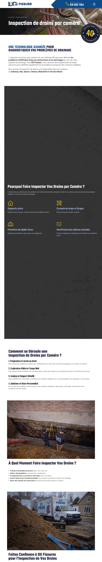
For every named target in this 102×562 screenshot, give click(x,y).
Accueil (11, 17)
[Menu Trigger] (94, 4)
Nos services (21, 17)
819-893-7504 (77, 5)
